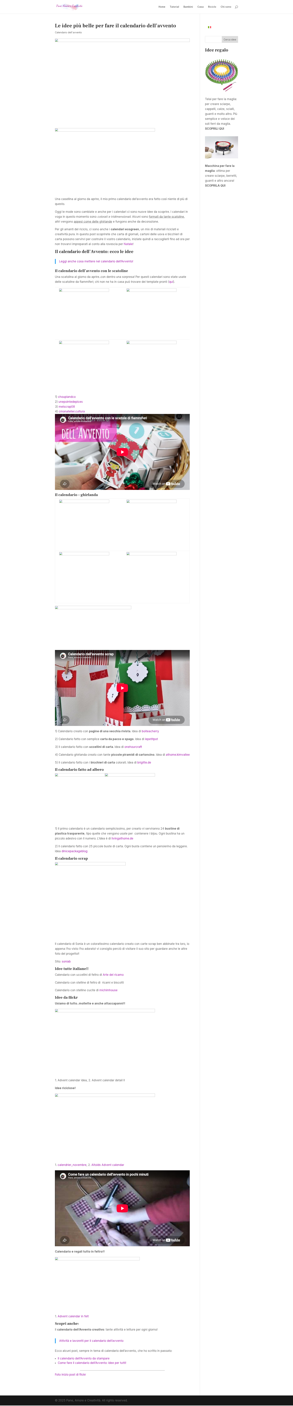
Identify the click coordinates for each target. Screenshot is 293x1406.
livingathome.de (122, 838)
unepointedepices (70, 401)
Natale (128, 244)
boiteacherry (150, 731)
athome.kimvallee (178, 754)
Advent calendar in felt (73, 1316)
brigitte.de (144, 762)
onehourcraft (133, 747)
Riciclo (212, 7)
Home (162, 7)
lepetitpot (151, 739)
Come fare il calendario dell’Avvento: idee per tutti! (92, 1363)
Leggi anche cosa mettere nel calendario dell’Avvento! (96, 261)
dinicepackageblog (74, 851)
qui (171, 281)
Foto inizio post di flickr (70, 1374)
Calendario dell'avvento (68, 32)
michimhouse (108, 990)
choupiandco (67, 396)
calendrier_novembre (72, 1165)
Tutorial (174, 7)
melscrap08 (67, 406)
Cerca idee (230, 39)
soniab (66, 961)
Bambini (188, 7)
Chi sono (226, 7)
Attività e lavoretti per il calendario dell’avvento (91, 1340)
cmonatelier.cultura (72, 411)
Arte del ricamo (113, 974)
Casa (200, 7)
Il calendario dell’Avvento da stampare (84, 1358)
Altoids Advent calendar (107, 1165)
